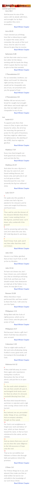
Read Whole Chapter (21, 27)
